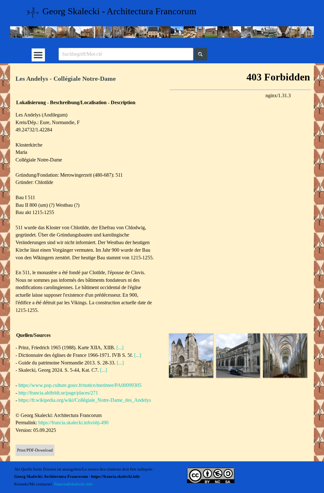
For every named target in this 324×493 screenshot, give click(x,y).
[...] (119, 347)
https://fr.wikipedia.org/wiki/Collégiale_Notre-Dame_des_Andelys (84, 400)
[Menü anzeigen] (38, 54)
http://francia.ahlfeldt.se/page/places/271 (58, 392)
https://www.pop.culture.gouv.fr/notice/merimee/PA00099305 (79, 385)
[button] (191, 355)
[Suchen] (200, 54)
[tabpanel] (86, 79)
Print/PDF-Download (35, 450)
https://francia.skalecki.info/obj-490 (73, 422)
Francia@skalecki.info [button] (73, 484)
